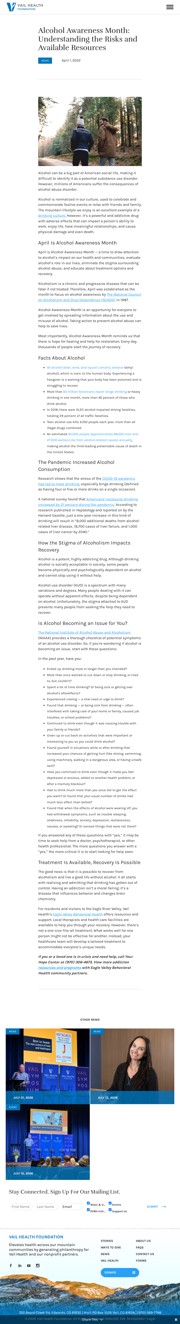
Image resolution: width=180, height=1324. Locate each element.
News (105, 1254)
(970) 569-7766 (149, 1312)
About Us (143, 1241)
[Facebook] (11, 1265)
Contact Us (145, 1254)
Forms (141, 1261)
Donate (110, 1272)
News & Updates (97, 1204)
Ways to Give (111, 1247)
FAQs (140, 1247)
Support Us (119, 1211)
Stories (107, 1241)
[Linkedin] (20, 1265)
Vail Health (110, 1261)
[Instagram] (38, 1265)
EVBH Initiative (97, 1211)
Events (116, 1204)
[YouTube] (29, 1265)
